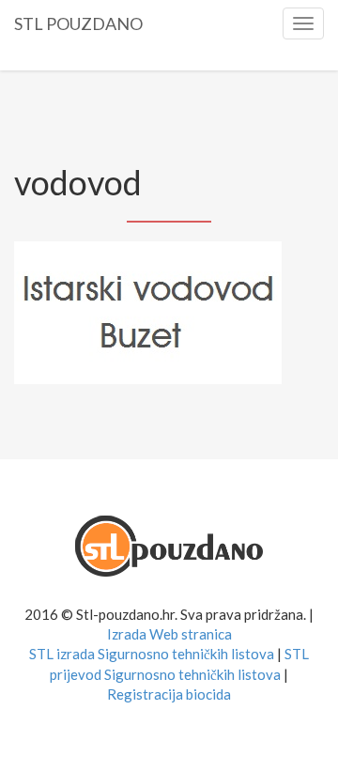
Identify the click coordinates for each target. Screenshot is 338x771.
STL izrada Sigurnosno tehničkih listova (151, 653)
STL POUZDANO (78, 20)
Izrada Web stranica (169, 633)
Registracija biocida (169, 694)
